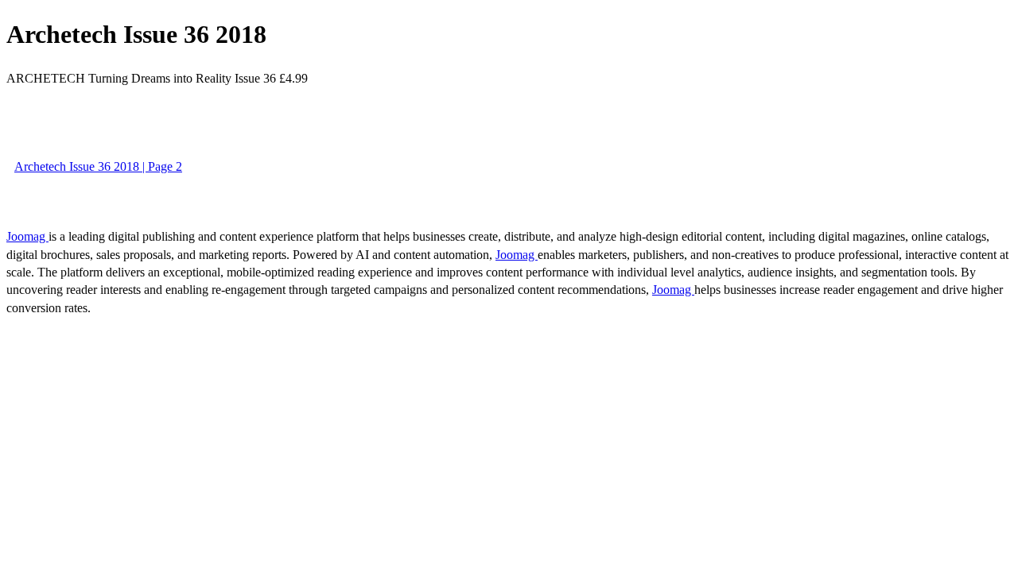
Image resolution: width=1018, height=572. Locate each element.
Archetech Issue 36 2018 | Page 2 (98, 166)
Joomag (27, 236)
